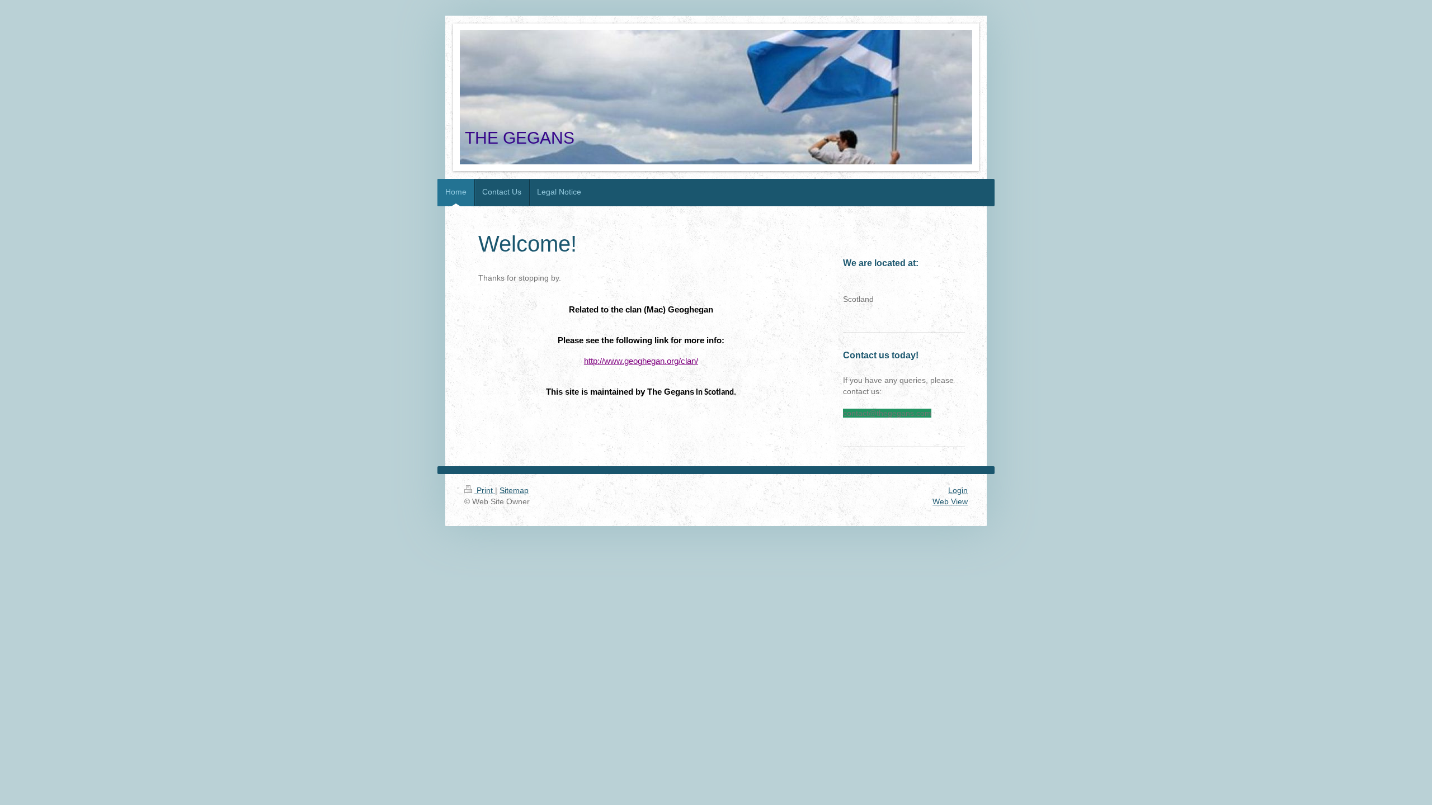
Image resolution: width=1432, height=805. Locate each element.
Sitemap (514, 490)
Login (958, 490)
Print (484, 490)
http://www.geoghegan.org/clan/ (641, 361)
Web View (950, 501)
